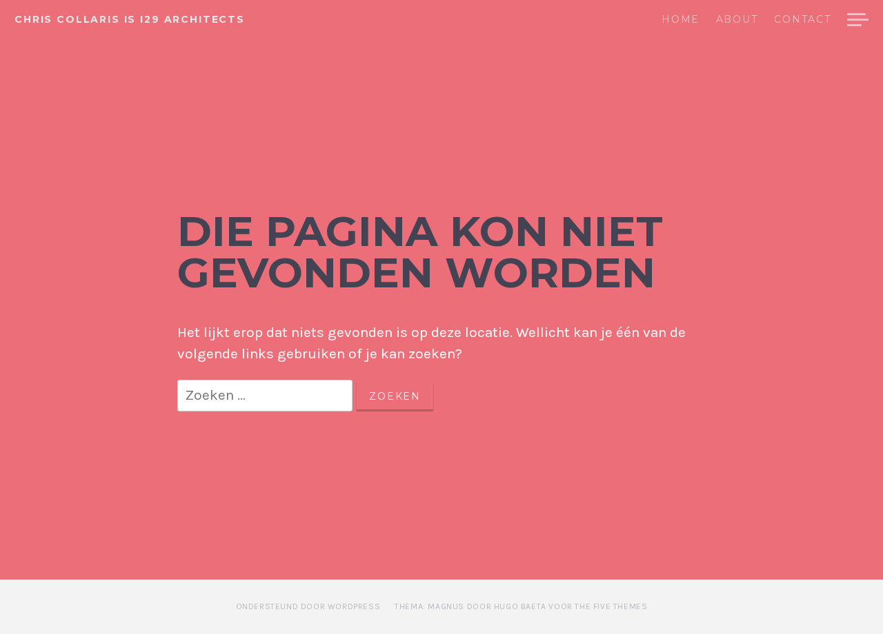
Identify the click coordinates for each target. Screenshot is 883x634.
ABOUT (736, 19)
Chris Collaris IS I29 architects (129, 19)
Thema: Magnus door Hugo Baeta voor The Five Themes (521, 606)
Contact (802, 19)
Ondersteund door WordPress (308, 606)
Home (681, 19)
